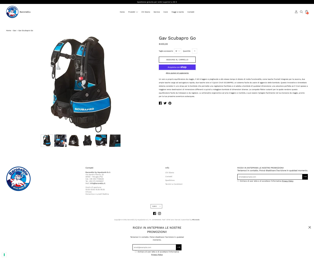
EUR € (154, 206)
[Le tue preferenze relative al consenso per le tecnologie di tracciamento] (4, 254)
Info (167, 168)
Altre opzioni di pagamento (177, 73)
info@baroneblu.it (97, 183)
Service (157, 12)
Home (122, 12)
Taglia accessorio (166, 51)
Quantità (186, 51)
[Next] (149, 84)
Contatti (190, 12)
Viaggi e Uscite (177, 12)
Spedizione (170, 180)
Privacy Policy (287, 181)
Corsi (166, 12)
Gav (14, 30)
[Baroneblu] (160, 103)
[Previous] (12, 84)
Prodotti (131, 12)
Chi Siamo (145, 12)
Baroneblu (25, 12)
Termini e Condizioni (174, 184)
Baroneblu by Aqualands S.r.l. (138, 220)
